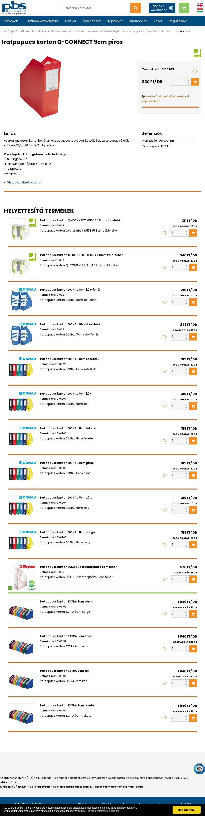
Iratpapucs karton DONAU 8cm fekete (68, 428)
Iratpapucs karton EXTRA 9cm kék (64, 671)
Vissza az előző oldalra (24, 182)
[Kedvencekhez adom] (195, 71)
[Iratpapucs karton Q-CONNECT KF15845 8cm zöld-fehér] (22, 231)
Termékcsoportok (26, 31)
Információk (138, 21)
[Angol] (200, 5)
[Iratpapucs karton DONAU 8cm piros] (22, 474)
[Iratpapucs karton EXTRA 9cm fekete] (22, 716)
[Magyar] (200, 10)
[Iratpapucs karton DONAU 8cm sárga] (22, 543)
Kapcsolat (115, 21)
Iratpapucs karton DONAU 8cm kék (65, 394)
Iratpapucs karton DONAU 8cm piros (67, 463)
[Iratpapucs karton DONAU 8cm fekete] (22, 439)
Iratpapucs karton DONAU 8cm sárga (67, 532)
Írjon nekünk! (92, 21)
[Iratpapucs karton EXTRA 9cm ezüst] (22, 647)
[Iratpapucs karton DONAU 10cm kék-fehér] (22, 335)
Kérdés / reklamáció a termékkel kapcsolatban (165, 98)
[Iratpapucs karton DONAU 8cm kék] (22, 404)
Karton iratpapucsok (178, 31)
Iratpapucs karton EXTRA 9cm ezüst (66, 636)
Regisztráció (178, 21)
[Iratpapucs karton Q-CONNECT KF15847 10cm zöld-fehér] (22, 266)
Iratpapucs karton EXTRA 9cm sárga (66, 601)
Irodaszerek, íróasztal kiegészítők (107, 31)
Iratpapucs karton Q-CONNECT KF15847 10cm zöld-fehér (81, 255)
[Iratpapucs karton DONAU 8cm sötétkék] (22, 370)
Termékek (10, 21)
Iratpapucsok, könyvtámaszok (146, 31)
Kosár (158, 21)
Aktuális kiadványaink (42, 21)
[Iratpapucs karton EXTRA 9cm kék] (22, 681)
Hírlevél (70, 21)
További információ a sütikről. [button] (104, 811)
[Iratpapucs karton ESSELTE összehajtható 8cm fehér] (22, 577)
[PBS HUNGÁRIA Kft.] (14, 8)
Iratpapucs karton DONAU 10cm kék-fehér (71, 324)
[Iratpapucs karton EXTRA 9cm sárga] (22, 612)
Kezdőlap (7, 31)
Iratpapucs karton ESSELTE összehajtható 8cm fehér (78, 567)
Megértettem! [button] (187, 809)
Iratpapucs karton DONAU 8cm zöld (66, 498)
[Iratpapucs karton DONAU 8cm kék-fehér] (22, 300)
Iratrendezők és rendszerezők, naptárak (61, 31)
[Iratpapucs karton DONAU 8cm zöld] (22, 508)
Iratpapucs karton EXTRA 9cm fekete (67, 705)
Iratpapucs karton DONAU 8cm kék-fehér (70, 290)
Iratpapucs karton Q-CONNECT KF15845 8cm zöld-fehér (81, 220)
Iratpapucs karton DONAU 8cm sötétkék (69, 359)
